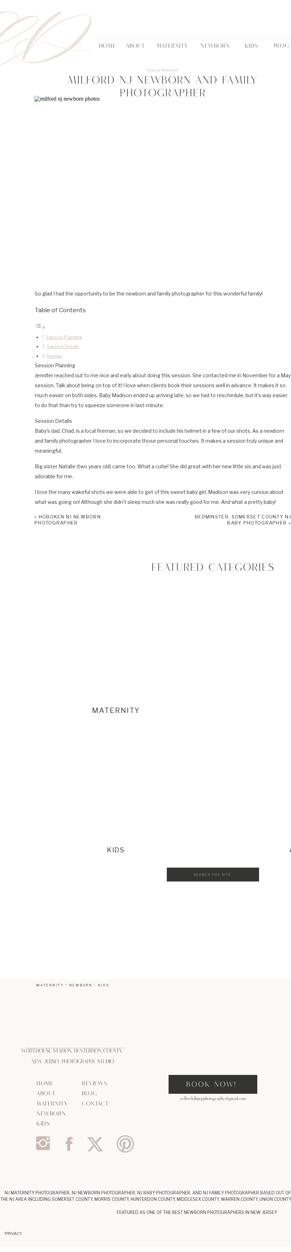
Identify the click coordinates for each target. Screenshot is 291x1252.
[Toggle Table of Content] (40, 327)
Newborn (170, 70)
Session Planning (64, 337)
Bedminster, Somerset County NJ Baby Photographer (243, 520)
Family (153, 70)
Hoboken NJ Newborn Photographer (67, 520)
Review (54, 356)
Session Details (63, 346)
